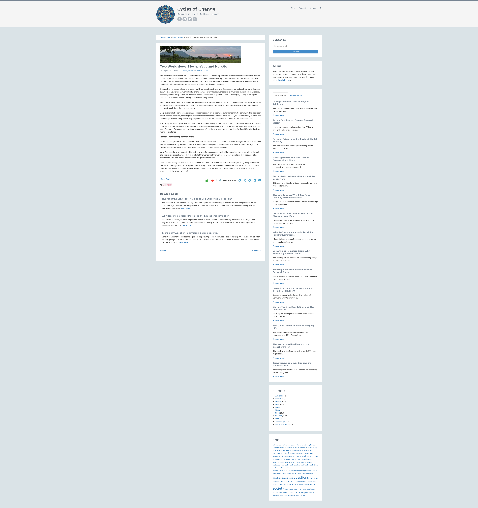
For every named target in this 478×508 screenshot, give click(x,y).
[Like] (207, 180)
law (288, 465)
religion (276, 481)
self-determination (285, 484)
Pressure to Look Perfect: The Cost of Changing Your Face (293, 214)
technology (300, 492)
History (278, 401)
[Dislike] (212, 180)
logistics (315, 465)
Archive (313, 8)
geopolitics (280, 459)
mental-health (281, 468)
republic (282, 481)
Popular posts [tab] (296, 95)
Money (278, 407)
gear (274, 459)
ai (280, 445)
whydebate (296, 495)
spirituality (303, 489)
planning (276, 473)
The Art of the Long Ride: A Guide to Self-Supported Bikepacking (197, 199)
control (275, 450)
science (313, 481)
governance (288, 459)
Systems (278, 418)
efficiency (301, 453)
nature (281, 470)
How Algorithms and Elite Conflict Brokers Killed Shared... (291, 159)
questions (301, 477)
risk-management (300, 481)
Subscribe (295, 52)
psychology (278, 478)
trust (312, 492)
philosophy (308, 471)
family (297, 456)
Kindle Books (165, 179)
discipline (308, 450)
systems (291, 492)
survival (275, 492)
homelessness (285, 462)
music (315, 468)
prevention (306, 473)
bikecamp (281, 448)
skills (304, 484)
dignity (302, 450)
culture (280, 450)
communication (304, 447)
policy (289, 473)
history (309, 459)
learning (300, 465)
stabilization (311, 489)
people (301, 470)
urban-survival (288, 495)
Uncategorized (187, 70)
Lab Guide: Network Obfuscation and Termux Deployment (293, 289)
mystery (275, 470)
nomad (296, 471)
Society (278, 415)
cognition (296, 447)
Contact (302, 8)
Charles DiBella (202, 70)
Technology (280, 421)
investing (284, 465)
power (300, 473)
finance (302, 456)
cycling (286, 450)
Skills (277, 413)
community (313, 447)
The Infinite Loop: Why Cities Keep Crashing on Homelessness (291, 196)
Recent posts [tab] (280, 95)
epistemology (286, 456)
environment (277, 456)
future (316, 456)
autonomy (307, 445)
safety (309, 481)
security (275, 484)
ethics (293, 456)
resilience (288, 481)
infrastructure (309, 462)
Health (278, 398)
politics (294, 473)
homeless (276, 462)
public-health (288, 478)
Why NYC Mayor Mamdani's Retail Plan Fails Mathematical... (293, 233)
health (304, 459)
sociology (288, 489)
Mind (277, 404)
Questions (167, 185)
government (297, 459)
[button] (321, 8)
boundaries (289, 447)
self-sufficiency (297, 484)
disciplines (276, 453)
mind (289, 468)
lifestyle (306, 465)
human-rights (300, 462)
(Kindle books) (284, 80)
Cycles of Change (196, 9)
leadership (293, 465)
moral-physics (308, 468)
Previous (256, 250)
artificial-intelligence (288, 445)
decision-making (294, 450)
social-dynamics (311, 484)
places (315, 470)
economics (286, 453)
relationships (313, 478)
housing (292, 462)
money (301, 468)
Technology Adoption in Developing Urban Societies (190, 233)
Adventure (279, 395)
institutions (276, 465)
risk (293, 481)
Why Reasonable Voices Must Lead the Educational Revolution (195, 216)
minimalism (294, 468)
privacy (312, 473)
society (278, 488)
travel (308, 492)
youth (303, 495)
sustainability (282, 492)
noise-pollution (288, 470)
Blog (293, 8)
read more (185, 208)
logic (310, 465)
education (294, 453)
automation (299, 445)
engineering (309, 453)
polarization (282, 473)
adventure (276, 445)
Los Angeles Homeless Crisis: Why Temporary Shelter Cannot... (291, 252)
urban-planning (278, 495)
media (275, 468)
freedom (309, 456)
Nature (278, 410)
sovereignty (295, 489)
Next (164, 250)
